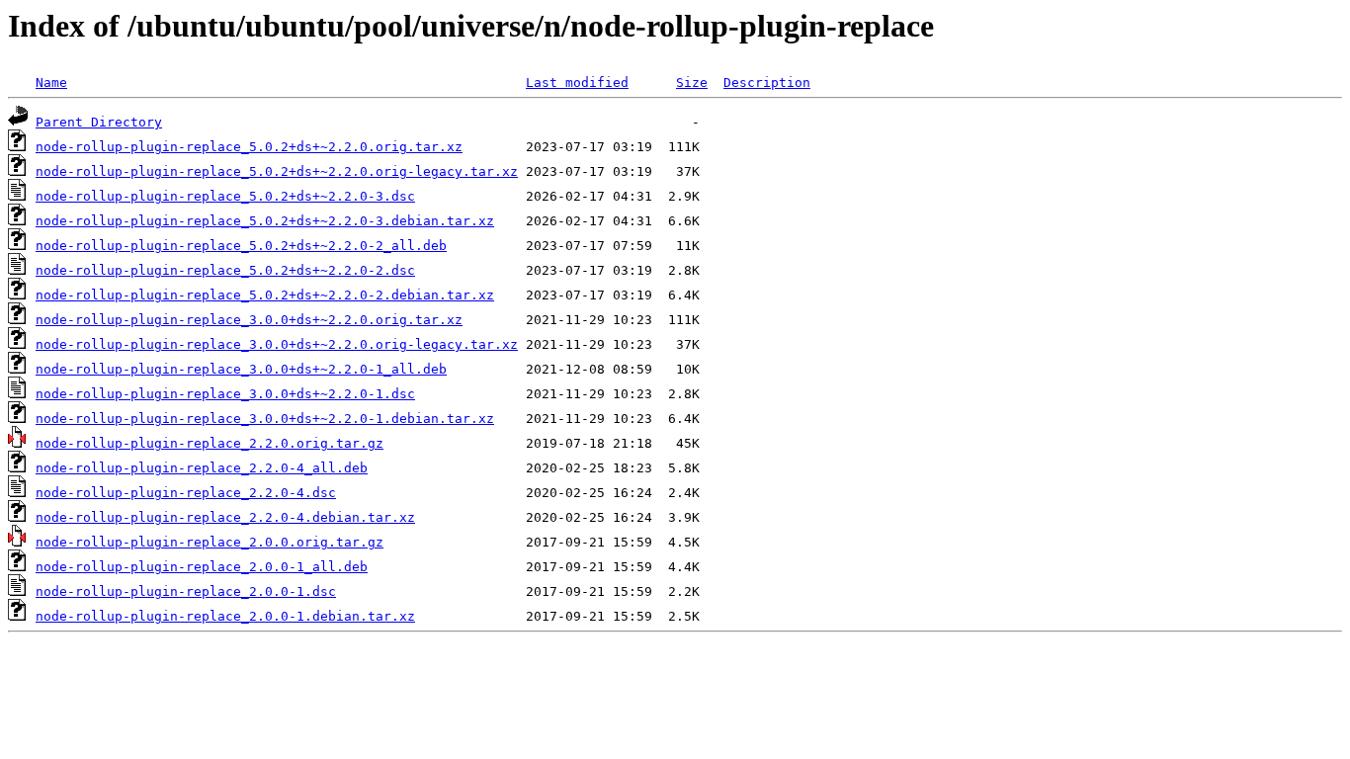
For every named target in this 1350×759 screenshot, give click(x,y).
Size (692, 82)
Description (766, 82)
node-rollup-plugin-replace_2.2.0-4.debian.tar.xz (225, 517)
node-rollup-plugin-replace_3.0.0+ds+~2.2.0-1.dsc (225, 393)
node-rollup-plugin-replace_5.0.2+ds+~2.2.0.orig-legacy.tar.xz (277, 171)
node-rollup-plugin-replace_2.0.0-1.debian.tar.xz (225, 616)
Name (51, 82)
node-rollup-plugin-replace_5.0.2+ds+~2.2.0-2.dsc (225, 270)
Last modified (577, 82)
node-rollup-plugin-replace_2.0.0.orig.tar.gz (209, 542)
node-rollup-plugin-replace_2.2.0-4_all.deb (202, 468)
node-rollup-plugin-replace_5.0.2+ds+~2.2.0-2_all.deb (241, 245)
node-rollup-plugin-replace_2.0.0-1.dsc (186, 591)
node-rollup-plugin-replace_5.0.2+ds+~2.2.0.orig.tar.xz (249, 146)
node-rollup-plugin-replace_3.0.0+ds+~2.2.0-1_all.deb (241, 369)
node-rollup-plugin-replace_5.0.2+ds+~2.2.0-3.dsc (225, 196)
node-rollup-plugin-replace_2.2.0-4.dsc (186, 492)
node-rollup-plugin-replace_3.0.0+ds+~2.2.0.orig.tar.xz (249, 319)
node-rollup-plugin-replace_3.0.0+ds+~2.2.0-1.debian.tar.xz (265, 418)
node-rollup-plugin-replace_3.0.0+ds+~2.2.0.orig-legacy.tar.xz (277, 344)
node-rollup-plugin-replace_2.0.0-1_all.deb (202, 566)
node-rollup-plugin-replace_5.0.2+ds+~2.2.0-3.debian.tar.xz (265, 220)
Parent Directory (99, 122)
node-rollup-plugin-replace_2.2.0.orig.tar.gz (209, 443)
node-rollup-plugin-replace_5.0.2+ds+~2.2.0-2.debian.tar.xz (265, 295)
